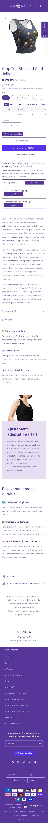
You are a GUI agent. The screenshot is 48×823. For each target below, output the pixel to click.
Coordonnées (34, 816)
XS (6, 97)
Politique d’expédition (19, 816)
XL (38, 97)
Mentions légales (25, 820)
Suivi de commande (13, 675)
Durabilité (9, 687)
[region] (24, 109)
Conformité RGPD (13, 723)
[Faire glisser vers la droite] (30, 63)
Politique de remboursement (18, 711)
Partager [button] (8, 319)
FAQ (7, 663)
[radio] (6, 104)
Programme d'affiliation (15, 693)
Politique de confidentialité (17, 705)
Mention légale (11, 717)
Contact (8, 657)
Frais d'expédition (17, 88)
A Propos (9, 669)
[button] (5, 6)
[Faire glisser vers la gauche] (18, 63)
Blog (7, 681)
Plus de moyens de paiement (24, 155)
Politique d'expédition (15, 699)
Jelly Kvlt (13, 804)
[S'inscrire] (40, 743)
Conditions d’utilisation (36, 811)
